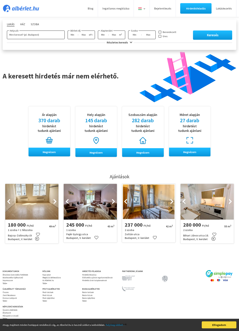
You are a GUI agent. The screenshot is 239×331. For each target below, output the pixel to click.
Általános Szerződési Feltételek (15, 275)
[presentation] (8, 201)
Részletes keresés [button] (117, 42)
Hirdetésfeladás (196, 8)
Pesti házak (47, 295)
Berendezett (169, 32)
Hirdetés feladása (89, 275)
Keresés (213, 35)
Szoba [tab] (35, 24)
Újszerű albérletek (10, 310)
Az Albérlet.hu (48, 280)
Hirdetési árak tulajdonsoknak (94, 280)
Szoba (134, 30)
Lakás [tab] (11, 24)
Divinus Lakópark (10, 298)
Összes (6, 292)
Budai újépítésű (88, 298)
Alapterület (107, 30)
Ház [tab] (22, 24)
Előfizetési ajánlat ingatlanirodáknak (97, 277)
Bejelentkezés (162, 8)
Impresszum (8, 280)
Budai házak (87, 295)
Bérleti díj (75, 30)
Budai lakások (88, 292)
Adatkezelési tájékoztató (13, 277)
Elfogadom (219, 325)
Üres (165, 36)
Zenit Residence (9, 295)
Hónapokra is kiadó (10, 316)
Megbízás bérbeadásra (52, 277)
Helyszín (14, 30)
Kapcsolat (47, 275)
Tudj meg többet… (115, 324)
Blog (90, 8)
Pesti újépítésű (49, 298)
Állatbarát (7, 313)
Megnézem (49, 152)
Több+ (5, 283)
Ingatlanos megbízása (115, 8)
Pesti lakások (48, 292)
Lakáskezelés (224, 8)
